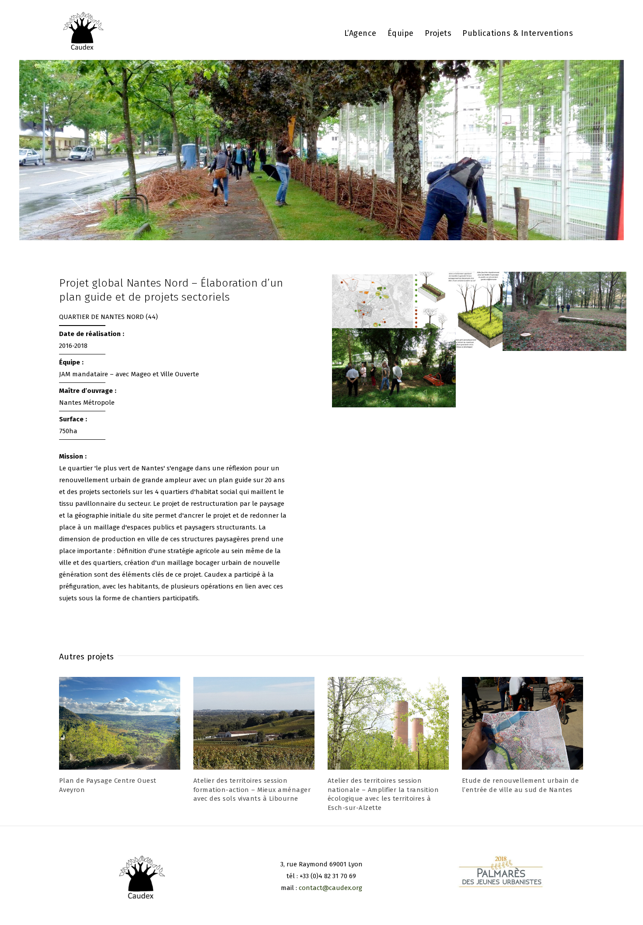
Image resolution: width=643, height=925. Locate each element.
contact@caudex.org (330, 888)
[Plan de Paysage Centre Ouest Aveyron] (119, 723)
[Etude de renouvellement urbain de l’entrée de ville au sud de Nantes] (522, 723)
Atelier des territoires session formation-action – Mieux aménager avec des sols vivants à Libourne (252, 789)
